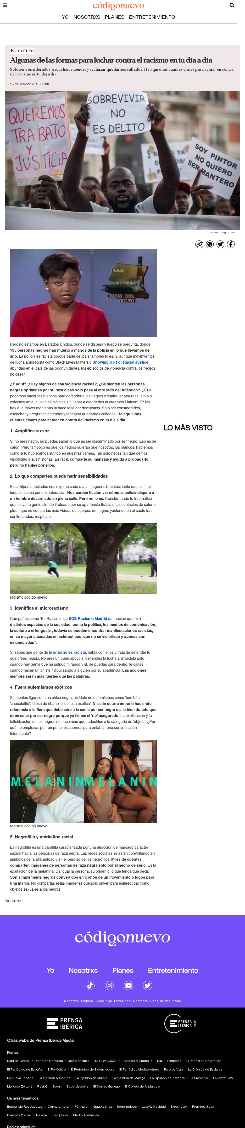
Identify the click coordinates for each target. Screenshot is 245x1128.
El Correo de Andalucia (142, 1086)
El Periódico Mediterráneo (139, 1069)
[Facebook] (231, 244)
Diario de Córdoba (49, 1061)
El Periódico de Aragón (203, 1061)
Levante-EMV (223, 1078)
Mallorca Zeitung (19, 1086)
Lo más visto (188, 428)
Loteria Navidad (154, 1106)
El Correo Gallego (106, 1086)
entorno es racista (69, 652)
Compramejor (59, 1106)
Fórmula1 (81, 1106)
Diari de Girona (18, 1061)
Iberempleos (127, 1106)
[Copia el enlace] (199, 244)
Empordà (174, 1061)
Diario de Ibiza (78, 1061)
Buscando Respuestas (25, 1106)
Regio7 (42, 1086)
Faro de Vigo (173, 1069)
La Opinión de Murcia (91, 1078)
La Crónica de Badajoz (205, 1069)
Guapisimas (102, 1106)
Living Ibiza (60, 1115)
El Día (158, 1061)
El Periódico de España (25, 1069)
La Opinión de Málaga (128, 1078)
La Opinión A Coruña (54, 1078)
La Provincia (199, 1078)
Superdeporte (77, 1086)
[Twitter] (220, 244)
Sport (57, 1086)
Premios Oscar (18, 1115)
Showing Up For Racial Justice (120, 362)
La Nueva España (20, 1078)
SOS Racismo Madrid (88, 618)
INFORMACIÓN (106, 1061)
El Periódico (57, 1069)
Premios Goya (203, 1106)
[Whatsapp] (210, 244)
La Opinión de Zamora (167, 1078)
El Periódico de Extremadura (92, 1069)
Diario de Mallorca (135, 1061)
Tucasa (41, 1115)
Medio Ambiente (86, 1115)
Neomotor (179, 1106)
